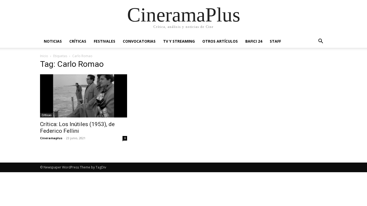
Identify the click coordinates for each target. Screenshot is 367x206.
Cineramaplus (51, 138)
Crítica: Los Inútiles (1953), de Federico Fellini (77, 127)
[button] (320, 41)
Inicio (44, 56)
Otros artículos (220, 41)
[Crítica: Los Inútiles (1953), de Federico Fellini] (83, 95)
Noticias (53, 41)
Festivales (104, 41)
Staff (275, 41)
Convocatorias (139, 41)
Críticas (77, 41)
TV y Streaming (179, 41)
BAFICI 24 (253, 41)
